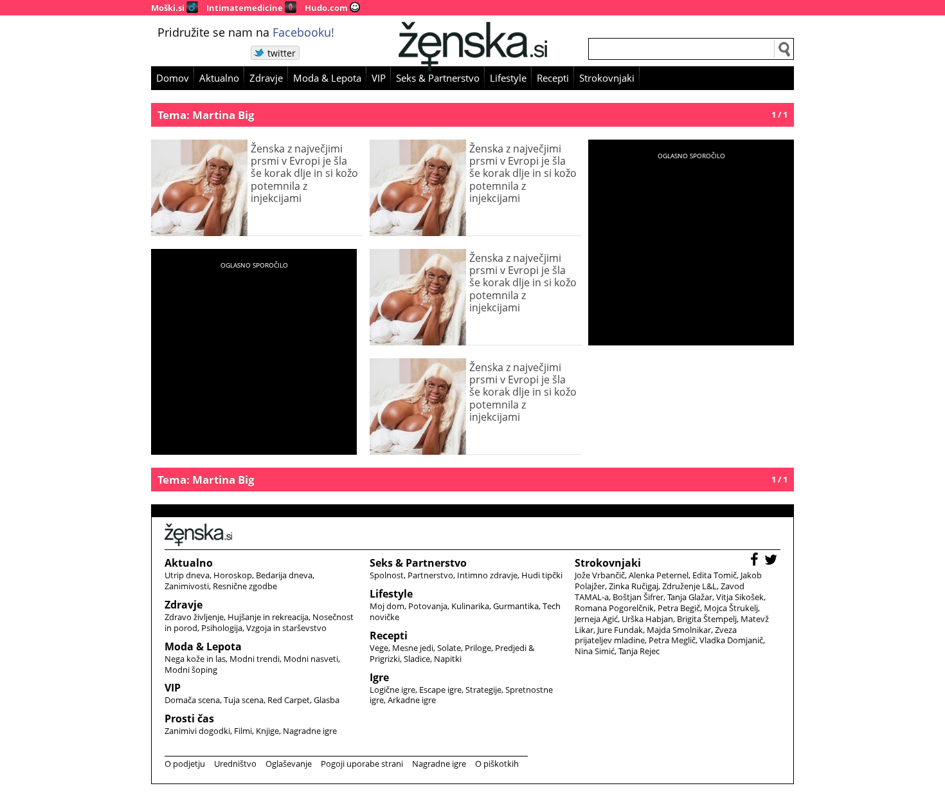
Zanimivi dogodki (197, 731)
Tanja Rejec (639, 651)
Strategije (483, 689)
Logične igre (392, 689)
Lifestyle (508, 77)
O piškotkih (497, 763)
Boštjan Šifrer (638, 597)
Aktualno (219, 77)
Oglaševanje (289, 763)
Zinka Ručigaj (633, 586)
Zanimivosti (187, 586)
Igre (379, 677)
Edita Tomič (714, 575)
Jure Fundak (620, 630)
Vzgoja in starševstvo (286, 628)
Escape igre (440, 689)
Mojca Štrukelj (731, 608)
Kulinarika (470, 606)
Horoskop (232, 575)
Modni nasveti (311, 658)
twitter (281, 53)
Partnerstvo (430, 575)
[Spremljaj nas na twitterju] (772, 561)
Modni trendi (255, 658)
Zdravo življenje (194, 617)
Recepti (553, 77)
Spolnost (387, 575)
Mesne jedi (412, 648)
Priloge (478, 648)
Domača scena (192, 700)
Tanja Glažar (689, 597)
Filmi (243, 731)
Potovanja (427, 606)
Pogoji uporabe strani (362, 763)
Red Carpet (288, 700)
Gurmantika (516, 606)
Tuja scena (244, 700)
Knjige (267, 731)
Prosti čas (189, 718)
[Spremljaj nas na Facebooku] (756, 561)
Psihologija (221, 628)
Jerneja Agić (596, 619)
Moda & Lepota (327, 77)
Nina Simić (595, 651)
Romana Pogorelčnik (614, 608)
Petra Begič (679, 608)
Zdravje (266, 77)
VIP (379, 77)
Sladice (417, 658)
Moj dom (387, 606)
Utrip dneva (187, 575)
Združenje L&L (689, 586)
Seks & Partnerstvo (438, 77)
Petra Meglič (672, 640)
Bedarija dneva (284, 575)
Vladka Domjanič (731, 640)
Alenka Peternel (658, 575)
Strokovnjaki (606, 77)
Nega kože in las (195, 658)
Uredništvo (235, 763)
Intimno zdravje (487, 575)
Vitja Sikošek (740, 597)
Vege (379, 648)
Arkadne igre (412, 700)
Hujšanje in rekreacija (268, 617)
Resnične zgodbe (245, 586)
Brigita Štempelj (707, 619)
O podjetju (185, 763)
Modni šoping (191, 669)
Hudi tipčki (541, 575)
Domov (172, 77)
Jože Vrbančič (600, 575)
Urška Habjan (647, 619)
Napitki (448, 658)
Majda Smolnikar (679, 630)
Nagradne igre (310, 731)
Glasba (326, 700)
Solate (449, 648)
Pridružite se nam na (246, 32)
